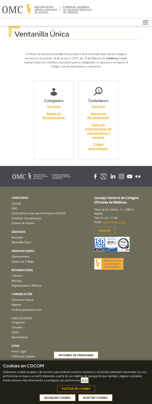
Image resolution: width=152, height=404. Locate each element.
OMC (14, 208)
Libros (15, 332)
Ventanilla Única (21, 242)
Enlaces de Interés (22, 223)
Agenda (16, 304)
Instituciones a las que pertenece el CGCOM (38, 213)
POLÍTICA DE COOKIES (76, 388)
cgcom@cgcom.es (113, 222)
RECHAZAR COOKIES (57, 397)
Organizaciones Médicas (26, 285)
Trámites (17, 275)
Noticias (16, 280)
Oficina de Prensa (22, 300)
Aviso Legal (18, 351)
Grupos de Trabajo (22, 261)
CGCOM (16, 203)
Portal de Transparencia (26, 218)
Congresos (18, 322)
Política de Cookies (23, 356)
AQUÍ (84, 380)
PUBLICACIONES (21, 318)
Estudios (17, 327)
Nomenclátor (19, 337)
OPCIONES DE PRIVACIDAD (76, 355)
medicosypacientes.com (26, 309)
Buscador (17, 237)
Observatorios (20, 256)
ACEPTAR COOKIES (95, 397)
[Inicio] (47, 9)
